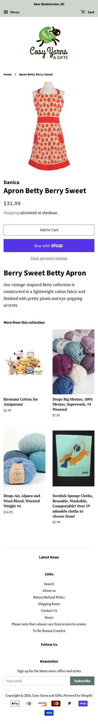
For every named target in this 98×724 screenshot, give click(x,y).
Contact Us (49, 610)
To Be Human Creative (49, 630)
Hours (49, 617)
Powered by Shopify (78, 695)
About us (49, 590)
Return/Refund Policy (49, 597)
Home (8, 74)
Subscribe (82, 681)
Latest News (49, 557)
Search (49, 584)
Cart (90, 12)
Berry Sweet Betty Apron (46, 273)
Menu (14, 12)
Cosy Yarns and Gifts (47, 695)
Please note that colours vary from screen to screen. (49, 624)
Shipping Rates (49, 604)
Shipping (11, 212)
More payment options (49, 258)
